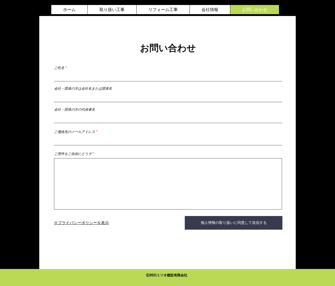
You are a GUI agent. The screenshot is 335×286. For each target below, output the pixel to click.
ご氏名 (59, 67)
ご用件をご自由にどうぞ (73, 153)
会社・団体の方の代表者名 (74, 109)
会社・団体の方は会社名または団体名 (83, 88)
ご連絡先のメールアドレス (74, 131)
